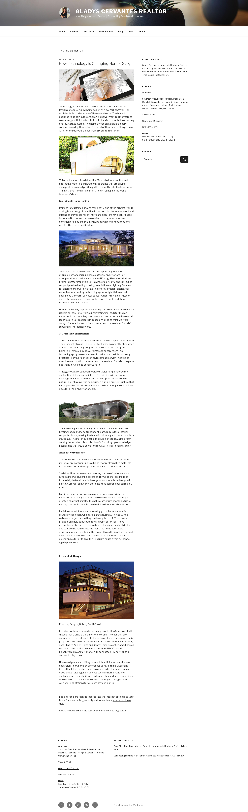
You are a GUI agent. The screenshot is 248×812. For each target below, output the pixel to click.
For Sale (74, 31)
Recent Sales (106, 31)
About (142, 31)
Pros (130, 31)
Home (62, 31)
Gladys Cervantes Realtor (121, 11)
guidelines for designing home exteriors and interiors (91, 275)
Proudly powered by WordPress (129, 805)
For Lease (89, 31)
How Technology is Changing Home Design (96, 63)
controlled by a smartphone (77, 652)
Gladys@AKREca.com (152, 121)
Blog (120, 31)
